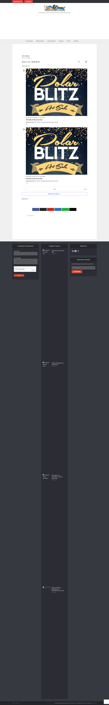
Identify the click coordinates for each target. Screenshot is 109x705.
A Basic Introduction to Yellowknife (58, 363)
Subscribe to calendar (53, 194)
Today (54, 189)
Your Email (17, 251)
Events (23, 58)
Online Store (28, 1)
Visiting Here (51, 41)
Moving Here (40, 41)
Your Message (18, 258)
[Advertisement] (54, 28)
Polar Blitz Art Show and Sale (34, 120)
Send (19, 275)
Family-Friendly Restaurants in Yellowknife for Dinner (58, 589)
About (13, 703)
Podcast (76, 41)
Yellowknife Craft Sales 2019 (58, 251)
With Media (94, 703)
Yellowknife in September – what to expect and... (57, 477)
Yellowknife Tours (18, 1)
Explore (61, 41)
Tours (68, 41)
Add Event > (25, 199)
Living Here (29, 41)
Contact (17, 703)
